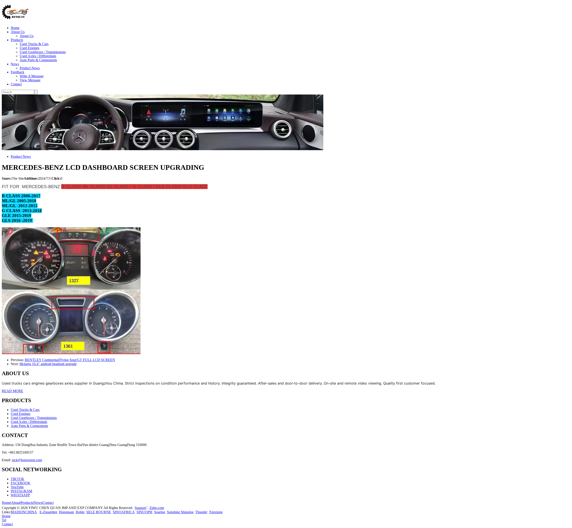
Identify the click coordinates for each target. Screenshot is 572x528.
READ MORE (12, 391)
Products (17, 40)
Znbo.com (156, 508)
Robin (80, 512)
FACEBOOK (20, 483)
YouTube (17, 487)
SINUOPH (144, 512)
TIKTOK (17, 479)
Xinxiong (216, 512)
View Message (30, 80)
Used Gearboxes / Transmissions (43, 52)
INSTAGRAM (21, 491)
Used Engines (29, 48)
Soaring (159, 512)
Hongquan (66, 512)
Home (15, 28)
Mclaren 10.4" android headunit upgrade (48, 364)
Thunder (201, 512)
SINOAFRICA (124, 512)
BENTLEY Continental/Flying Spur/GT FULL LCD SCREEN (70, 360)
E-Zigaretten (48, 512)
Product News (30, 68)
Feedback (17, 72)
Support (140, 508)
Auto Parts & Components (38, 60)
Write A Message (32, 76)
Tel (4, 520)
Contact (16, 84)
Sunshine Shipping (180, 512)
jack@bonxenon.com (27, 460)
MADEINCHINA (24, 512)
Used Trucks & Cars (34, 44)
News (15, 64)
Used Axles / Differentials (38, 56)
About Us (18, 32)
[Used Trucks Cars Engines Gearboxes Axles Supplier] (15, 17)
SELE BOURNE (98, 512)
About (15, 503)
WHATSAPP (20, 495)
